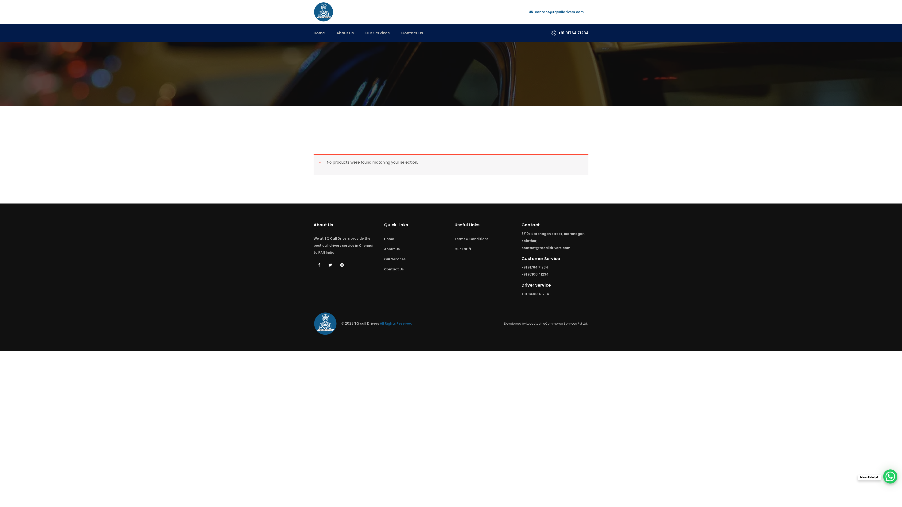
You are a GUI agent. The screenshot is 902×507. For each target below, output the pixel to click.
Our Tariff (463, 249)
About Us (345, 33)
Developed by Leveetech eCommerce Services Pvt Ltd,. (546, 323)
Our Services (377, 33)
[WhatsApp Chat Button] (890, 476)
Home (319, 33)
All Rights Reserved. (396, 323)
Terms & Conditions (472, 239)
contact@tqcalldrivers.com (559, 12)
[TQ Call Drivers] (324, 11)
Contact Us (412, 33)
